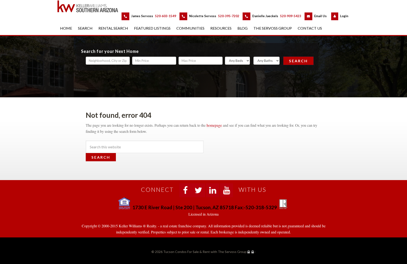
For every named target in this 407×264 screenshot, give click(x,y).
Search (298, 61)
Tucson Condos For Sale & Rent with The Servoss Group (90, 6)
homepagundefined (214, 125)
